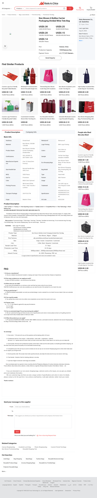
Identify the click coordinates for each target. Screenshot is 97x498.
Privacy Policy (76, 490)
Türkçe (39, 486)
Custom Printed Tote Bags (58, 447)
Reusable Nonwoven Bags (56, 459)
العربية (69, 485)
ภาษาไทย (90, 485)
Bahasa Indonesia (54, 486)
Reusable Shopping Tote (30, 449)
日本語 (80, 485)
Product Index (87, 481)
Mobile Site (45, 482)
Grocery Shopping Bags (28, 463)
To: (12, 411)
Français (34, 485)
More (80, 40)
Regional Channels (76, 481)
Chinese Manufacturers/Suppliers (31, 481)
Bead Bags (29, 459)
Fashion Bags (40, 459)
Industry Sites (66, 481)
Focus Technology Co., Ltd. (36, 490)
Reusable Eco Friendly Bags (47, 463)
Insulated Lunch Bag (25, 447)
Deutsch (56, 485)
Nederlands (63, 485)
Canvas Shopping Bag (8, 447)
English (15, 485)
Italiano (50, 485)
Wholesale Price (57, 481)
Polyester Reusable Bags (10, 467)
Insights (52, 482)
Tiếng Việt (45, 486)
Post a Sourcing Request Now (46, 435)
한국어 (74, 485)
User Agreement (59, 490)
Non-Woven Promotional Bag (10, 449)
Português (28, 485)
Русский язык (42, 485)
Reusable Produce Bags (10, 463)
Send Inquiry (50, 58)
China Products (17, 481)
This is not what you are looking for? (24, 435)
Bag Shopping (18, 459)
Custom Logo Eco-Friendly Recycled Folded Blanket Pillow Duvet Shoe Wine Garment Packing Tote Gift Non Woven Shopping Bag (86, 156)
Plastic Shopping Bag (41, 447)
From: (11, 407)
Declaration (68, 490)
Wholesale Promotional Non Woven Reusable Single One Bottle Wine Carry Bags (86, 183)
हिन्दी (85, 485)
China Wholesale (46, 481)
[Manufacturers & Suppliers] (48, 3)
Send (17, 432)
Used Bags (6, 459)
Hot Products (7, 481)
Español (21, 485)
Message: (10, 415)
